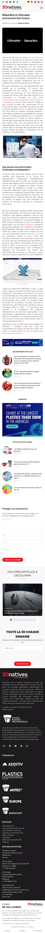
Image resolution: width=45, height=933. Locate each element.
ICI (23, 321)
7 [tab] (31, 620)
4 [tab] (21, 620)
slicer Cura (35, 234)
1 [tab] (11, 620)
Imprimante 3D (8, 826)
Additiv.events (7, 709)
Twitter (18, 333)
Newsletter (6, 837)
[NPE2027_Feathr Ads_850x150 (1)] (22, 342)
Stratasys (6, 195)
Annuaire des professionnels (13, 828)
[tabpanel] (22, 600)
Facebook (9, 333)
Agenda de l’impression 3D (12, 833)
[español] (35, 2)
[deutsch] (28, 2)
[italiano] (42, 2)
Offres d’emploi (8, 835)
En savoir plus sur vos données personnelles (15, 923)
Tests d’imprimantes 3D (11, 830)
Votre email (8, 648)
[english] (32, 2)
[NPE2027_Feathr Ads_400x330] (22, 420)
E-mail (4, 542)
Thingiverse (28, 225)
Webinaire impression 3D (12, 840)
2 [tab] (14, 620)
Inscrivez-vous (22, 664)
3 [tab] (17, 620)
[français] (38, 2)
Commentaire (6, 519)
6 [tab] (27, 620)
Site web (4, 549)
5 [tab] (24, 620)
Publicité (5, 842)
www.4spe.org (33, 739)
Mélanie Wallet (23, 23)
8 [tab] (34, 620)
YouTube (26, 331)
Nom (4, 535)
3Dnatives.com (24, 707)
